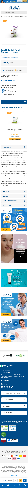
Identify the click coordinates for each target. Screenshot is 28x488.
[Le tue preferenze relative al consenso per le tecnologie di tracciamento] (1, 366)
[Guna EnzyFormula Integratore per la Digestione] (14, 120)
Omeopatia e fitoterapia (10, 16)
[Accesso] (19, 485)
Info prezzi (19, 70)
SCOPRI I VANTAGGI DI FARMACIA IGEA (12, 102)
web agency (14, 475)
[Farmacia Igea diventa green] (3, 434)
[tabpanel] (14, 31)
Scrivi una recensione (14, 57)
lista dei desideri (9, 94)
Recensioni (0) (4, 57)
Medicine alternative (22, 16)
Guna (8, 83)
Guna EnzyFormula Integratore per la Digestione (14, 130)
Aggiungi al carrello (14, 139)
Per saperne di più (9, 70)
